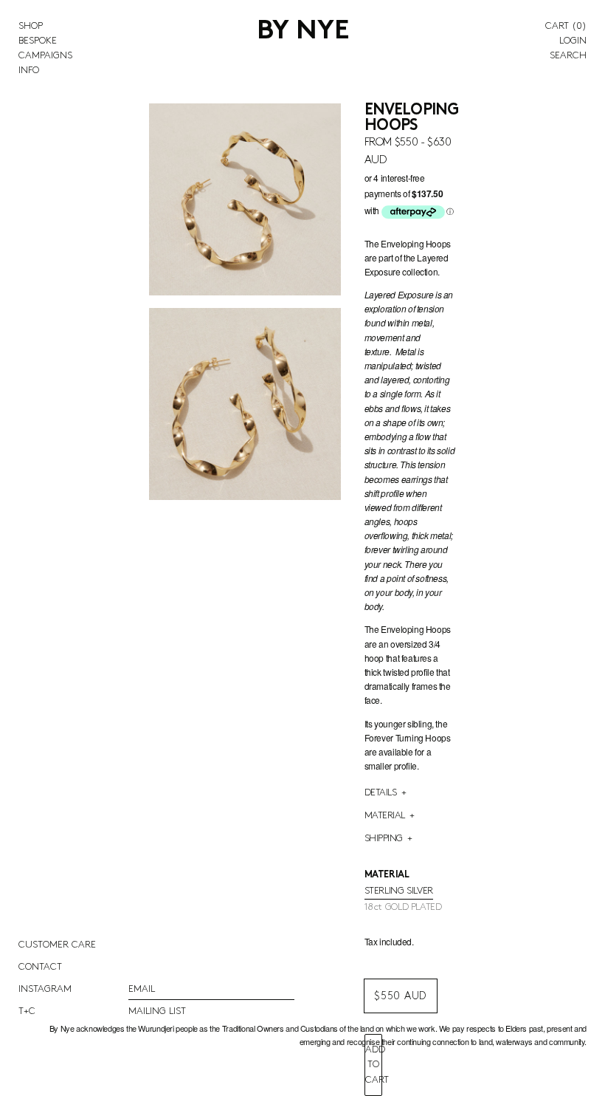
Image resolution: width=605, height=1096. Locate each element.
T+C (26, 1011)
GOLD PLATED (403, 907)
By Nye (303, 32)
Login (573, 40)
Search (568, 55)
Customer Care (57, 944)
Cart (566, 25)
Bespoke (37, 40)
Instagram (45, 988)
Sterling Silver (398, 890)
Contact (40, 966)
